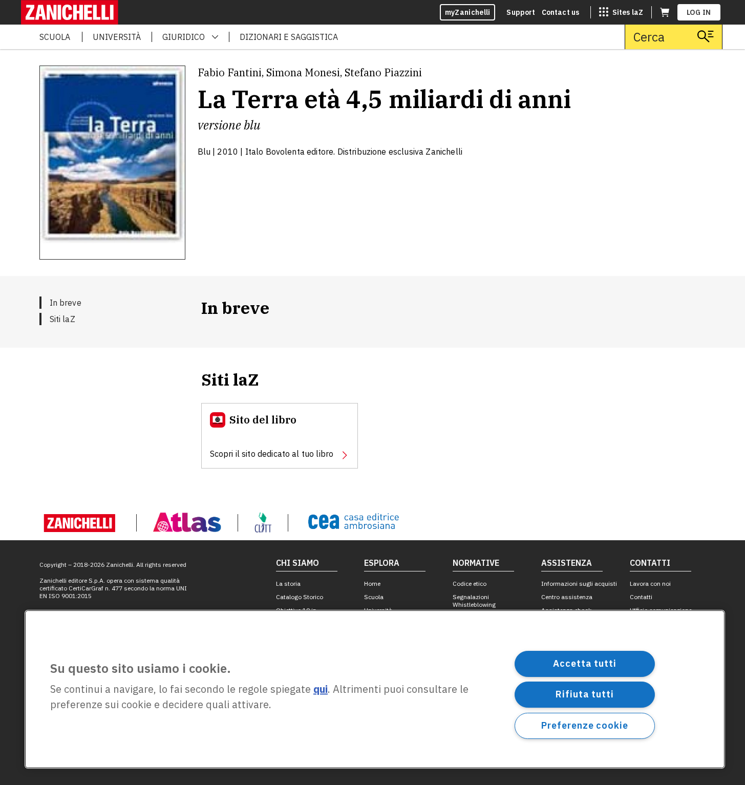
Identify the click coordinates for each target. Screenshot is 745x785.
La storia (288, 583)
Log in (699, 12)
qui (320, 689)
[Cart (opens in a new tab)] (664, 12)
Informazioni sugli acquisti (579, 583)
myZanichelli (468, 12)
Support (520, 12)
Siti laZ (62, 319)
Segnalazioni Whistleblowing (474, 600)
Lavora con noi (650, 583)
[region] (375, 689)
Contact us (561, 12)
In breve (65, 303)
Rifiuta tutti (585, 694)
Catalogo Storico (299, 597)
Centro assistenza (566, 597)
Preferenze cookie (584, 725)
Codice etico (469, 583)
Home (372, 583)
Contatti (641, 597)
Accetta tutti (584, 663)
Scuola (374, 597)
